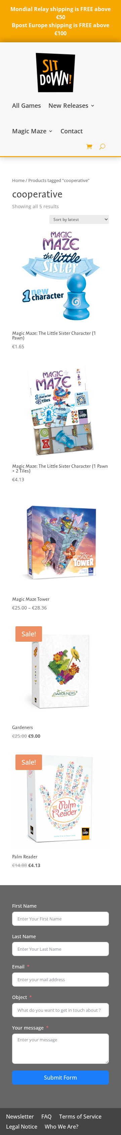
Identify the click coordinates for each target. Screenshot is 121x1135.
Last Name (24, 936)
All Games (26, 105)
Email (18, 966)
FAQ (46, 1117)
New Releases (68, 105)
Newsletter (20, 1117)
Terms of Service (80, 1117)
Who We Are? (61, 1127)
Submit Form (60, 1077)
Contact (72, 131)
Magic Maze (29, 131)
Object (19, 997)
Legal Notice (21, 1127)
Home (18, 180)
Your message (28, 1028)
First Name (24, 906)
